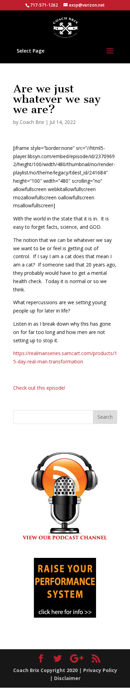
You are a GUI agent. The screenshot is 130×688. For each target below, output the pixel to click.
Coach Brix (32, 122)
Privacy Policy (100, 670)
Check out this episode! (39, 387)
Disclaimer (67, 678)
